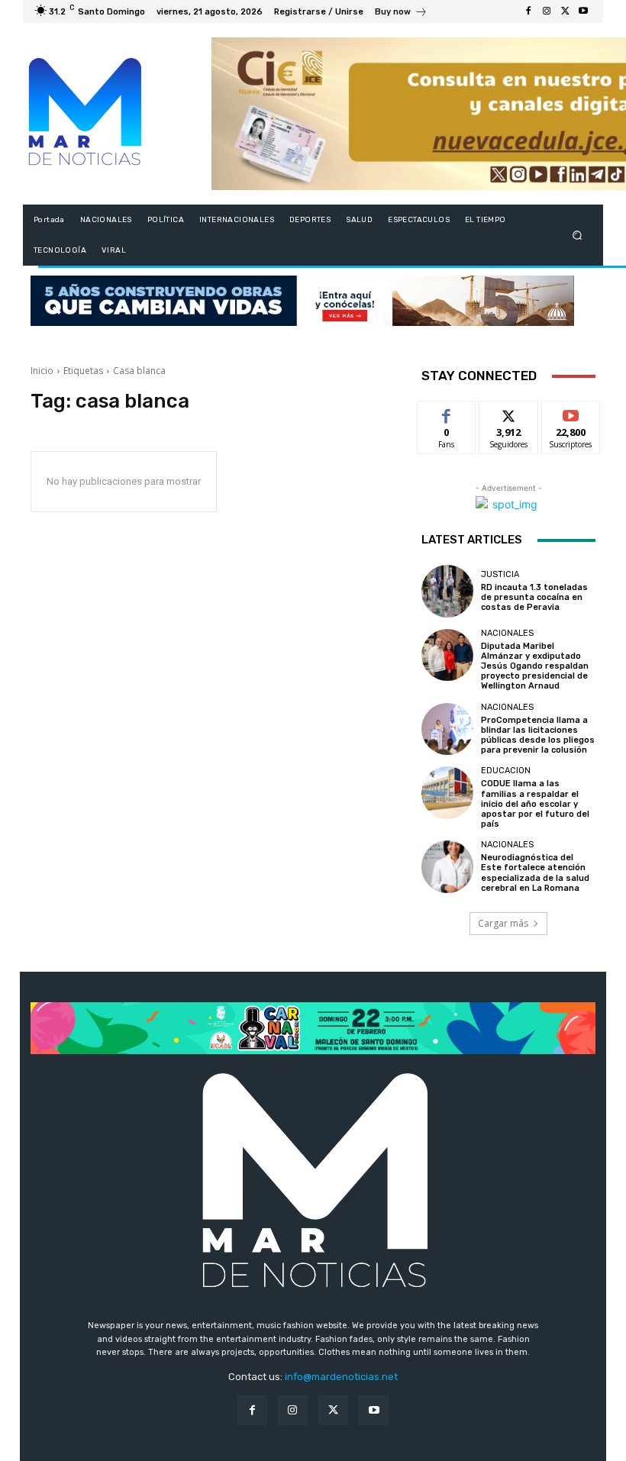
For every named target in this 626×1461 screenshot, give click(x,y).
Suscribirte (571, 412)
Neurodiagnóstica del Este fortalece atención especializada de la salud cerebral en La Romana (535, 873)
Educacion (506, 770)
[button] (577, 235)
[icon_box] (401, 13)
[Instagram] (546, 11)
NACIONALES (507, 633)
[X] (565, 11)
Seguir (508, 412)
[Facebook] (528, 11)
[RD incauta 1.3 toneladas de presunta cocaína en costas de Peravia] (447, 591)
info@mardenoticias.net (341, 1376)
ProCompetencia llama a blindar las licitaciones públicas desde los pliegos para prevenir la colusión (538, 735)
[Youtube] (583, 11)
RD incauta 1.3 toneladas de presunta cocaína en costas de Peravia (534, 597)
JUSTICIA (500, 574)
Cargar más (503, 923)
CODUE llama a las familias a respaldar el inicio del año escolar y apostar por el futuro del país (535, 804)
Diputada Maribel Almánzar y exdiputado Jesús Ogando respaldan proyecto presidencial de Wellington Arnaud (535, 666)
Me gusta (447, 412)
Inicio (42, 370)
